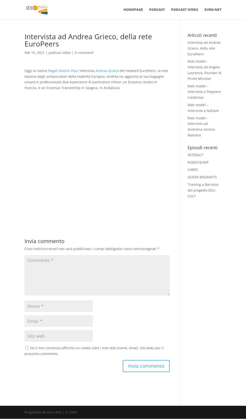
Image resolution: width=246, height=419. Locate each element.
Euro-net (212, 10)
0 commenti (84, 52)
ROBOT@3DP (198, 162)
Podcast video (184, 10)
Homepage (133, 10)
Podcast (157, 10)
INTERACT (195, 155)
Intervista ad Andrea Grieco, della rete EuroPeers (204, 48)
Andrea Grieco (107, 70)
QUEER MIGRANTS (202, 177)
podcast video (60, 52)
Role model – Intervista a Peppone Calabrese (204, 92)
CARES (193, 169)
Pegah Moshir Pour (64, 70)
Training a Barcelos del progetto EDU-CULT (203, 190)
